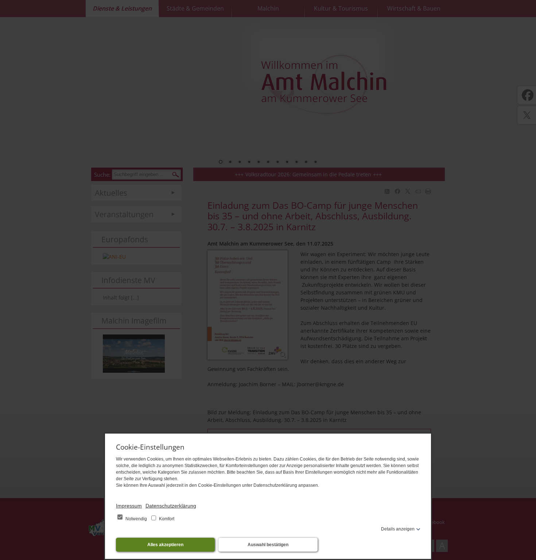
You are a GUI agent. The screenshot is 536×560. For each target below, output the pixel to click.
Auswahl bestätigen (268, 544)
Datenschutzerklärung (170, 506)
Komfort (166, 518)
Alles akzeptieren (165, 544)
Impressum (129, 506)
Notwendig (136, 518)
